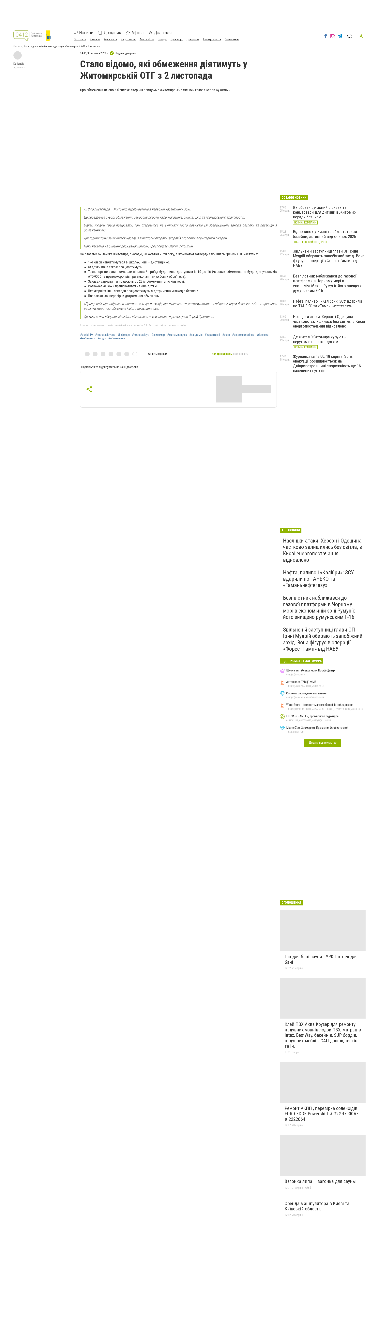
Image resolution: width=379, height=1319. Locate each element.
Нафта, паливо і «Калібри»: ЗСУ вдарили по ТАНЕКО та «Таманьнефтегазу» (327, 303)
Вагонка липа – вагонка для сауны (320, 1181)
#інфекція (123, 335)
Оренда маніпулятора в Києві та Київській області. (317, 1206)
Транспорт (177, 39)
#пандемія (196, 335)
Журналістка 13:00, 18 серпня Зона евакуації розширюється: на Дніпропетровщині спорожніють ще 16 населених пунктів (327, 363)
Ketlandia (18, 63)
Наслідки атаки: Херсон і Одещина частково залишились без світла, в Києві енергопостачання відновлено (329, 321)
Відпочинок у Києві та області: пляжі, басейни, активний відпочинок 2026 (325, 234)
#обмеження (116, 338)
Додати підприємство (323, 742)
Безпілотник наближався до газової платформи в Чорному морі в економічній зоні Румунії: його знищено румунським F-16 (327, 283)
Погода (162, 39)
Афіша (137, 33)
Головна (17, 46)
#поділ (102, 338)
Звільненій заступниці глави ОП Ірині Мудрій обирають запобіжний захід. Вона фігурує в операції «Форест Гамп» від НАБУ (328, 258)
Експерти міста (212, 39)
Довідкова (193, 39)
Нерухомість (128, 39)
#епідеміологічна (243, 335)
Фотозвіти (80, 39)
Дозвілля (163, 33)
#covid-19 (86, 335)
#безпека (262, 335)
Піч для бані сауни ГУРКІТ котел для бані (321, 959)
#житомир (158, 335)
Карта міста (110, 39)
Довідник (112, 33)
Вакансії (95, 39)
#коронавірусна (105, 335)
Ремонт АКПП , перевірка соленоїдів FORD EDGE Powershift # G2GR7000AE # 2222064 (322, 1114)
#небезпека (87, 338)
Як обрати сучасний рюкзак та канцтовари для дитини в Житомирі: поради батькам (325, 212)
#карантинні (212, 335)
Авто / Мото (147, 39)
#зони (226, 335)
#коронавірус (140, 335)
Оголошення (232, 39)
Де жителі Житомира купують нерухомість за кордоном (319, 339)
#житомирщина (177, 335)
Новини (86, 33)
